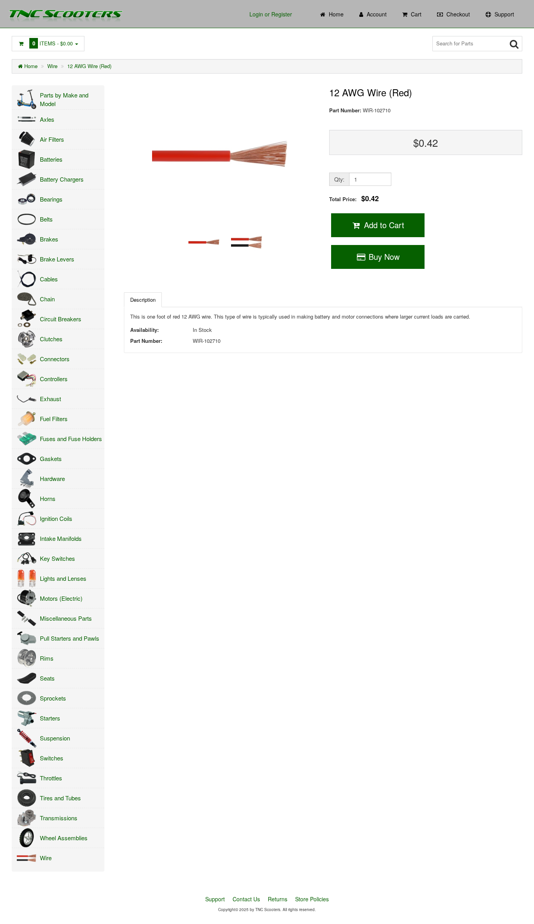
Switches (51, 758)
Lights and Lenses (63, 578)
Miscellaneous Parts (66, 618)
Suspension (55, 738)
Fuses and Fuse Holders (71, 438)
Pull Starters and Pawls (69, 638)
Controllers (54, 379)
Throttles (51, 778)
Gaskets (51, 458)
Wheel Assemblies (64, 838)
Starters (50, 718)
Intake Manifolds (61, 538)
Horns (48, 498)
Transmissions (58, 818)
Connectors (55, 359)
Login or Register (270, 14)
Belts (46, 219)
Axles (47, 119)
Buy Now (383, 256)
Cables (49, 279)
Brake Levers (57, 259)
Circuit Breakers (60, 319)
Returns (277, 899)
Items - (52, 43)
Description (143, 299)
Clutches (51, 339)
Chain (47, 299)
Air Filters (52, 139)
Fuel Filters (54, 418)
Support (215, 899)
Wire (52, 66)
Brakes (49, 239)
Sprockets (53, 698)
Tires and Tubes (60, 798)
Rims (47, 658)
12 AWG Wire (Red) (89, 66)
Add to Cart (383, 225)
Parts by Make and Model (64, 99)
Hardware (52, 478)
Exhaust (50, 398)
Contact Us (246, 899)
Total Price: (354, 199)
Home (30, 66)
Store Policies (312, 899)
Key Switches (57, 558)
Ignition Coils (56, 518)
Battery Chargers (62, 179)
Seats (47, 678)
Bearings (51, 199)
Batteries (51, 159)
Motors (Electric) (61, 598)
